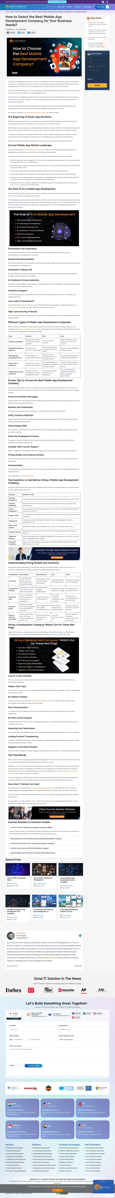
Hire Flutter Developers (93, 1162)
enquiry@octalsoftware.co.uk (86, 1110)
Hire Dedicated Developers (94, 1148)
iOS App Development (14, 1151)
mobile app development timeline (42, 701)
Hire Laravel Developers (94, 1159)
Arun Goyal (14, 883)
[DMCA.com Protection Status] (62, 1193)
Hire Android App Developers (95, 1154)
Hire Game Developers (93, 1171)
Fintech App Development (68, 1154)
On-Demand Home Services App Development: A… (43, 910)
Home (7, 12)
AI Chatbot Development (41, 1171)
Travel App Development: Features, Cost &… (69, 910)
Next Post (78, 966)
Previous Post (12, 966)
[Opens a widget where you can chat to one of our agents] (103, 1188)
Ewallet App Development (41, 1148)
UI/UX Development (13, 1165)
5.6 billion (16, 185)
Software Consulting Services (16, 1159)
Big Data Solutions (65, 1171)
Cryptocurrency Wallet (67, 1156)
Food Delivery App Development (43, 1159)
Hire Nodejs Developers (93, 1165)
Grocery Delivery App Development (44, 1165)
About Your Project (15, 1046)
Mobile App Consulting (26, 476)
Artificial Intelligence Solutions (69, 1151)
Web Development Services (15, 1162)
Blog (12, 12)
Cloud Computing (65, 1165)
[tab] (44, 831)
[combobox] (91, 66)
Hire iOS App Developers (94, 1156)
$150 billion (23, 162)
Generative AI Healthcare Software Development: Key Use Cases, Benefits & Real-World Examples (98, 31)
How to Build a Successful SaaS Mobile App (97, 38)
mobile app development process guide (36, 112)
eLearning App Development (42, 1151)
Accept (57, 1190)
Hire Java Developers (93, 1168)
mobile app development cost (27, 329)
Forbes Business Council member (50, 958)
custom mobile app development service (42, 788)
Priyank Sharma (42, 883)
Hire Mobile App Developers (95, 1151)
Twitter (23, 32)
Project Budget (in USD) (66, 1036)
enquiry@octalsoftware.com (15, 1110)
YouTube (77, 1017)
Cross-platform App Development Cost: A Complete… (67, 880)
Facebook (12, 32)
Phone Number (14, 1036)
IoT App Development (66, 1159)
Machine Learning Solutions (68, 1168)
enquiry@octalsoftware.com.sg (16, 1132)
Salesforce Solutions (66, 1162)
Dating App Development (41, 1162)
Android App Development (15, 1154)
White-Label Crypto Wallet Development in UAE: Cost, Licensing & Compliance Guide (96, 44)
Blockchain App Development (69, 1148)
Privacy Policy (81, 1186)
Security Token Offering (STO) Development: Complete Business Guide (97, 24)
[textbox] (91, 66)
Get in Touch (100, 7)
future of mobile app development (33, 150)
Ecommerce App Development (16, 1171)
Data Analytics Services (14, 1168)
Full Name (12, 1025)
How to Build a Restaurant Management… (43, 879)
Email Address (63, 1025)
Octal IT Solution (15, 1193)
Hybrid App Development (15, 1156)
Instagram (99, 1013)
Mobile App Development (23, 12)
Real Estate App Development (42, 1154)
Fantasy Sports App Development (44, 1168)
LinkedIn (33, 32)
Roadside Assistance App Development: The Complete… (16, 911)
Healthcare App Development (42, 1156)
